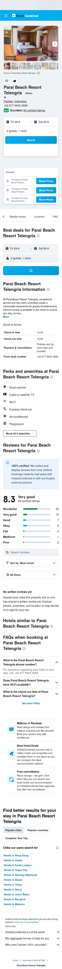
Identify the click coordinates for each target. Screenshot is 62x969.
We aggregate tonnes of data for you (27, 938)
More (6, 316)
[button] (6, 15)
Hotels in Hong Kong (16, 855)
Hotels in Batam (13, 879)
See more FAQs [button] (31, 703)
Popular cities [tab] (13, 830)
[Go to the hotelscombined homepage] (25, 15)
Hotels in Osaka (13, 860)
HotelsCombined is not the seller (25, 932)
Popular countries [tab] (37, 830)
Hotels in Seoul (13, 889)
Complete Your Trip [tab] (16, 838)
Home (15, 960)
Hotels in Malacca (14, 904)
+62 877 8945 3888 (16, 105)
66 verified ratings (34, 110)
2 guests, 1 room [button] (17, 131)
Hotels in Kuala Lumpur (18, 865)
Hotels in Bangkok (14, 899)
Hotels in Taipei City (15, 870)
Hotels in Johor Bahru (17, 894)
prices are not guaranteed (26, 921)
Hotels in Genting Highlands (20, 875)
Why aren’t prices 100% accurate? (26, 945)
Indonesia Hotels (30, 960)
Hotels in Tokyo (13, 884)
